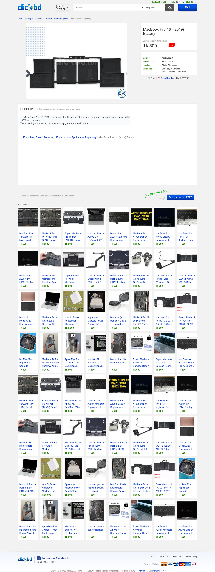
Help (152, 556)
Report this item (167, 78)
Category (60, 7)
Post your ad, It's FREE (180, 197)
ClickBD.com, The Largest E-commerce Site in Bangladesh (29, 7)
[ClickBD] (25, 559)
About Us (177, 556)
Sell (187, 7)
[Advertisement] (107, 161)
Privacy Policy (158, 570)
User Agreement (141, 570)
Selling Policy (191, 556)
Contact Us (163, 556)
